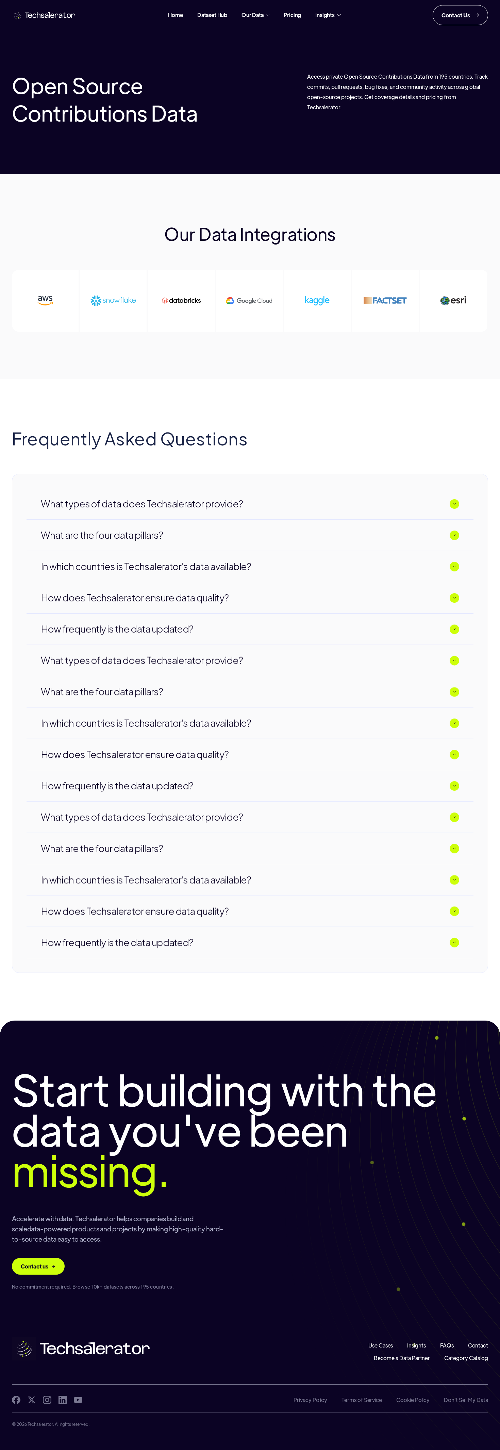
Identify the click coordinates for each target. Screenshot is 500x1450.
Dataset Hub (212, 14)
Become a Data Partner (402, 1357)
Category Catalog (466, 1357)
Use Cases (380, 1345)
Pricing (292, 14)
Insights (416, 1345)
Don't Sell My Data (466, 1400)
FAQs (447, 1345)
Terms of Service (361, 1400)
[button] (255, 15)
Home (175, 14)
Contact (478, 1345)
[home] (44, 15)
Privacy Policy (310, 1400)
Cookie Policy (413, 1400)
